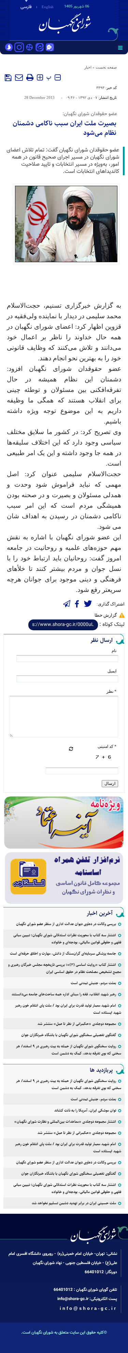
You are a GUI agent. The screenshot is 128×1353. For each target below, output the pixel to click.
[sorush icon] (9, 48)
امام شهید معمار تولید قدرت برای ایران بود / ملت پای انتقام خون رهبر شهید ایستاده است (68, 1009)
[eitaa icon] (39, 48)
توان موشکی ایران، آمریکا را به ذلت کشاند (85, 1110)
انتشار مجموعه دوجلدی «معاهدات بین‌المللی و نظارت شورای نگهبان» (65, 1121)
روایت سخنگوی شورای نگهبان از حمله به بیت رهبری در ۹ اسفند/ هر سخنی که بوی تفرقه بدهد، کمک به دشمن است (68, 1049)
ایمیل (112, 671)
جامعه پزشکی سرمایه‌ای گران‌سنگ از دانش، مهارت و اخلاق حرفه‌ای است (63, 953)
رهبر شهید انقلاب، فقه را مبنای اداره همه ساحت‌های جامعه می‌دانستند (64, 994)
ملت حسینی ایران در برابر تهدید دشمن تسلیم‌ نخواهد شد (74, 1203)
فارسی (26, 7)
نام (114, 650)
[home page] (89, 19)
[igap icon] (50, 48)
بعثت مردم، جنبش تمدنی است (93, 983)
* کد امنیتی (107, 746)
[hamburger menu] (120, 47)
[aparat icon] (29, 48)
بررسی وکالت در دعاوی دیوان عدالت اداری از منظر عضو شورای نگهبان (66, 924)
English (48, 7)
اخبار (87, 67)
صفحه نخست (106, 67)
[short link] (63, 624)
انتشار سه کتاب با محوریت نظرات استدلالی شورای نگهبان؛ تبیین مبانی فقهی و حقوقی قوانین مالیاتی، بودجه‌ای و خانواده (67, 938)
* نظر (111, 691)
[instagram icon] (19, 48)
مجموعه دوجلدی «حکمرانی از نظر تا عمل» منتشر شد (77, 1024)
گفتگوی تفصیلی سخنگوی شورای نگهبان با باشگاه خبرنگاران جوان (68, 1035)
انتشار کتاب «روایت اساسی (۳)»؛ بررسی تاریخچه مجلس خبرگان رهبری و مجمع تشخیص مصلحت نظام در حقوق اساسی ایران (64, 968)
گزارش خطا (106, 615)
